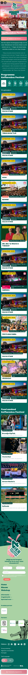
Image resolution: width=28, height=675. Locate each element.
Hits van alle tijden (5, 130)
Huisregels (4, 653)
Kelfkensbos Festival (7, 430)
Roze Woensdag (5, 287)
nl (4, 660)
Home (4, 585)
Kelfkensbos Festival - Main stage (18, 130)
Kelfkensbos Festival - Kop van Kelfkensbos (18, 108)
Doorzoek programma (15, 672)
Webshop (5, 590)
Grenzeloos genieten (5, 108)
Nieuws (4, 587)
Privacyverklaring (5, 648)
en (10, 660)
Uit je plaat (5, 174)
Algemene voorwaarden (7, 650)
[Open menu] (25, 2)
